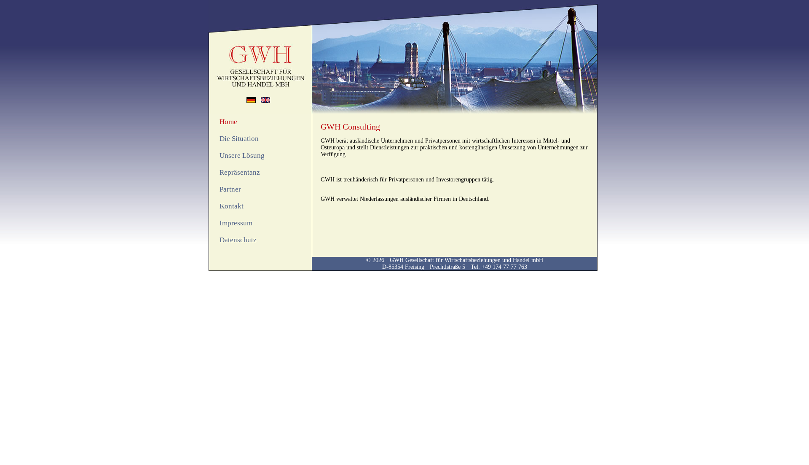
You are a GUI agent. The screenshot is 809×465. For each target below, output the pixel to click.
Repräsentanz (240, 172)
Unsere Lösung (242, 155)
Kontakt (232, 206)
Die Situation (239, 139)
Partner (230, 189)
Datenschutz (238, 240)
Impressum (236, 223)
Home (228, 122)
